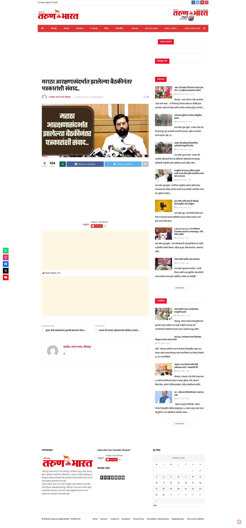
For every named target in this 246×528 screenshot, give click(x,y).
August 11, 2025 (181, 149)
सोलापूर (54, 28)
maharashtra (97, 97)
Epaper (135, 28)
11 (163, 482)
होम (42, 28)
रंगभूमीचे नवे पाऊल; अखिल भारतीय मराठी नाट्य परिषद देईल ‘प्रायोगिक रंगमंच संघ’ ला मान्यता (189, 173)
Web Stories (171, 28)
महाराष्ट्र (66, 28)
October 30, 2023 (82, 97)
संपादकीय (119, 28)
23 (200, 488)
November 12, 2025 (182, 94)
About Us (104, 518)
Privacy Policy (138, 518)
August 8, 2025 (181, 180)
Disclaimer (126, 518)
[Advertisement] (95, 57)
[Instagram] (6, 257)
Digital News (151, 28)
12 (171, 482)
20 (179, 488)
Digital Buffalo (64, 518)
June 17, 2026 (161, 343)
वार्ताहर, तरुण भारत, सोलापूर (60, 97)
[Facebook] (6, 264)
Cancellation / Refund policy (158, 518)
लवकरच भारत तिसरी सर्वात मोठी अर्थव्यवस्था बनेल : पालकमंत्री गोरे (186, 366)
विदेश (106, 28)
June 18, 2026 (180, 315)
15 (193, 482)
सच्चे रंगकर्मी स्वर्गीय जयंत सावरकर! (187, 259)
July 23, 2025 (180, 263)
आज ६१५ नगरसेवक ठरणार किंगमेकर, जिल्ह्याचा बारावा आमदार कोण (178, 338)
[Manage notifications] (239, 521)
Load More (179, 288)
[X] (6, 271)
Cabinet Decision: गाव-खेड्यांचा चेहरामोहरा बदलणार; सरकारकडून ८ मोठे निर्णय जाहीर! (188, 231)
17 (156, 488)
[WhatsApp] (6, 250)
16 (200, 482)
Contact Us (114, 518)
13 (178, 482)
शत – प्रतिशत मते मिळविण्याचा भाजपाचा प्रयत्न (189, 394)
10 (156, 482)
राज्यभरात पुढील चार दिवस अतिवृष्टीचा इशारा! (188, 117)
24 (156, 494)
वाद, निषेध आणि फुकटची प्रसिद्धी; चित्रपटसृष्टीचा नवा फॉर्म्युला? (186, 202)
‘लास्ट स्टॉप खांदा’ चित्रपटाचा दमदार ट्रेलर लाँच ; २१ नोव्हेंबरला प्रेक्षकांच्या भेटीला (188, 89)
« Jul (154, 505)
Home (95, 518)
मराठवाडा (79, 28)
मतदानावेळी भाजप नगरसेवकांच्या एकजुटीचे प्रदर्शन (186, 311)
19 (171, 488)
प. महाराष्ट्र (93, 28)
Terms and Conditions (195, 518)
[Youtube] (6, 277)
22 (193, 488)
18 (163, 488)
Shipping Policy (178, 518)
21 (186, 488)
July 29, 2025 (180, 238)
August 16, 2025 (181, 121)
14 (186, 482)
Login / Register (192, 28)
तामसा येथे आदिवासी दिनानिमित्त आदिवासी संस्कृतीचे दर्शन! (186, 144)
